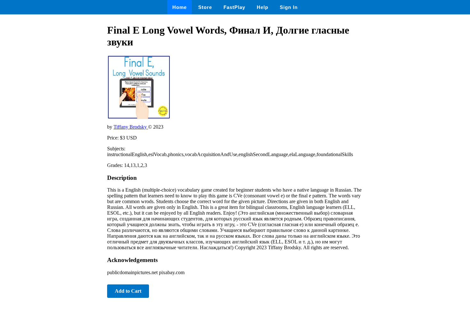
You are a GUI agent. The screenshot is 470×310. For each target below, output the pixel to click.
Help (262, 7)
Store (205, 7)
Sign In (289, 7)
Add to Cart (128, 291)
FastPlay (234, 7)
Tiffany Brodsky (131, 127)
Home (179, 7)
